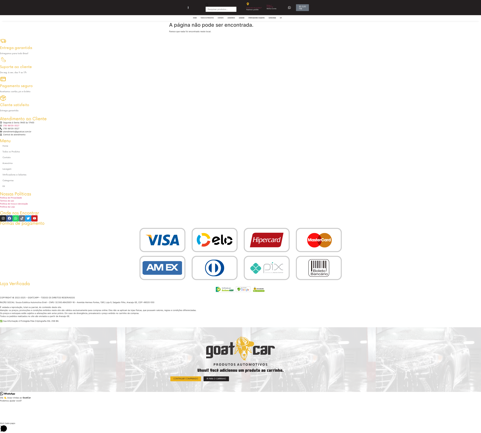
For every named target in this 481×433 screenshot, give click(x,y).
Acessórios (231, 18)
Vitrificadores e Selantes (256, 18)
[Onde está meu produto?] (247, 4)
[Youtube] (34, 218)
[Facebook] (9, 218)
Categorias (272, 18)
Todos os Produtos (207, 18)
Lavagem (241, 18)
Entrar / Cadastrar (270, 6)
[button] (240, 427)
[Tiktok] (22, 218)
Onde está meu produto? (254, 8)
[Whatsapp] (16, 218)
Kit (281, 18)
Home (195, 18)
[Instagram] (3, 218)
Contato (221, 18)
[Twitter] (28, 218)
